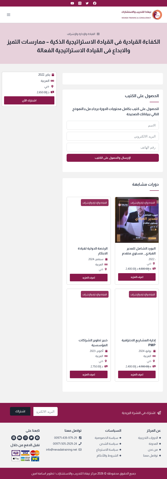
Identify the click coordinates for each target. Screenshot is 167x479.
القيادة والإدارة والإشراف (81, 33)
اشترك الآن (29, 100)
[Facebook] (94, 3)
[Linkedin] (13, 437)
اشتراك (20, 411)
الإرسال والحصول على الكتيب (113, 157)
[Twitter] (87, 3)
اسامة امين (38, 473)
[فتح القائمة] (8, 14)
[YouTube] (72, 3)
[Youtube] (19, 437)
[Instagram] (80, 3)
